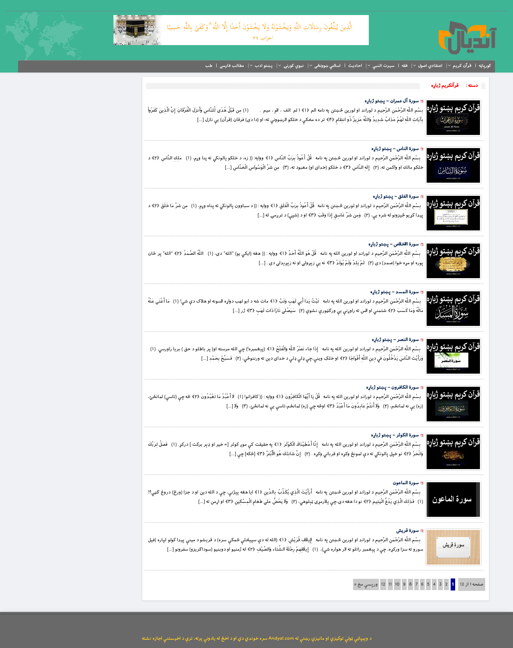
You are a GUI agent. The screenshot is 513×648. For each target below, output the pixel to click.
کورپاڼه (485, 66)
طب (208, 66)
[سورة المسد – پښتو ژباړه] (453, 308)
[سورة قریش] (453, 547)
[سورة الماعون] (453, 499)
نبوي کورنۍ (293, 66)
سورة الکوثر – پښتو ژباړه (395, 435)
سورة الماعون (406, 483)
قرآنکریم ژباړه (445, 85)
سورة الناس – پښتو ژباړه (395, 148)
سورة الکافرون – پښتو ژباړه (392, 387)
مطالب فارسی (232, 66)
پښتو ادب (264, 66)
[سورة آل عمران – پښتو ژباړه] (453, 117)
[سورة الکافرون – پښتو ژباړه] (453, 404)
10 (397, 584)
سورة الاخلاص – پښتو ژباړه (393, 244)
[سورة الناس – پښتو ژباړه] (453, 165)
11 (390, 584)
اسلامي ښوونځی (327, 66)
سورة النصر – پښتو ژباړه (395, 339)
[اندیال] (467, 37)
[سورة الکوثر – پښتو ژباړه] (453, 451)
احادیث (355, 66)
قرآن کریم (462, 66)
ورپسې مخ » (366, 584)
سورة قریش (407, 530)
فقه (404, 66)
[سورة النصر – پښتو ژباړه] (453, 356)
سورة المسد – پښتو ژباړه (394, 292)
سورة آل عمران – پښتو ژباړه (392, 101)
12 (383, 584)
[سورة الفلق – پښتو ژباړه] (453, 213)
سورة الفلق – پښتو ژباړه (396, 196)
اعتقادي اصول (430, 66)
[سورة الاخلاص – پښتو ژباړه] (453, 260)
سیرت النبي (383, 66)
